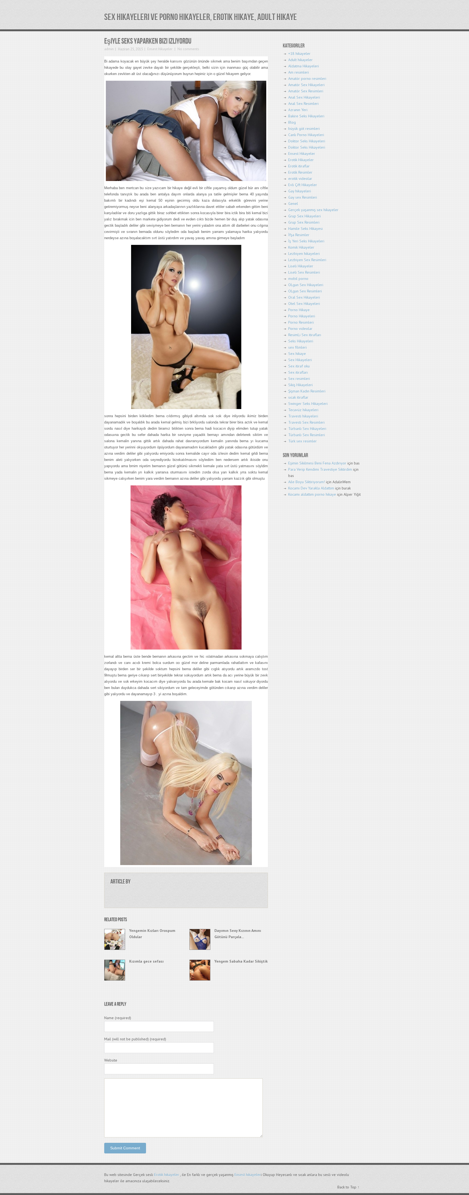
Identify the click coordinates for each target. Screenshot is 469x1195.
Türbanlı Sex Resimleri (306, 434)
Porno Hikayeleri (301, 316)
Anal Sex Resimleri (303, 103)
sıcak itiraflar (298, 397)
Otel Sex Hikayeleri (304, 303)
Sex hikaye (297, 353)
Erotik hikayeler (166, 1174)
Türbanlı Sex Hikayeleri (307, 428)
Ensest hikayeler (247, 1174)
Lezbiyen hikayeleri (304, 253)
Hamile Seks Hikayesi (305, 228)
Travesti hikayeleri (303, 416)
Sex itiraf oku (299, 366)
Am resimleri (298, 72)
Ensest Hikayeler (159, 49)
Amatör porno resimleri (307, 78)
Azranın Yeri (298, 109)
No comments (188, 49)
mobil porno (298, 278)
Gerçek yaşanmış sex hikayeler (313, 209)
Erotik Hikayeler (301, 159)
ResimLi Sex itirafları (304, 334)
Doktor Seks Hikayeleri (306, 141)
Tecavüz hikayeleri (303, 409)
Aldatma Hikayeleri (303, 66)
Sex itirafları (298, 372)
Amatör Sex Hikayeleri (306, 84)
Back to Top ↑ (348, 1187)
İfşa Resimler (298, 234)
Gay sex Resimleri (302, 197)
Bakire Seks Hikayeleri (306, 116)
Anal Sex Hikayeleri (304, 97)
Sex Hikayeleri (300, 359)
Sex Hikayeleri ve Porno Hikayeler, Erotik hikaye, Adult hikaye (200, 17)
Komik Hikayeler (301, 247)
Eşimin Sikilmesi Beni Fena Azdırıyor (317, 463)
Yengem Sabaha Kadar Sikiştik (241, 961)
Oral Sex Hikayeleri (304, 297)
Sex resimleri (299, 378)
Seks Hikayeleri (300, 341)
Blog (292, 122)
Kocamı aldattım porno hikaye (312, 494)
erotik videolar (300, 178)
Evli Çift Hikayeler (302, 184)
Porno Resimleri (301, 322)
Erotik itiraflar (299, 166)
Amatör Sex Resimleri (305, 91)
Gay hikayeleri (299, 191)
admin (109, 49)
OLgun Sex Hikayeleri (305, 284)
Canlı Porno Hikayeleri (306, 134)
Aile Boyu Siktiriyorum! (306, 481)
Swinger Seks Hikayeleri (308, 403)
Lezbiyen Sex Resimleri (307, 259)
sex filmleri (297, 347)
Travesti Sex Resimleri (306, 422)
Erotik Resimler (300, 172)
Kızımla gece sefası (146, 961)
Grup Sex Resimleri (303, 222)
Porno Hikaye (299, 309)
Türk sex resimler (302, 441)
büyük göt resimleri (304, 128)
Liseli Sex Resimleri (304, 272)
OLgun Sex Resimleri (305, 291)
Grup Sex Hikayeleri (304, 216)
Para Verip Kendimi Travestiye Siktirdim (320, 469)
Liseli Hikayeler (300, 266)
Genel (293, 203)
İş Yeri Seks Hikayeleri (306, 241)
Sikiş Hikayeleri (300, 384)
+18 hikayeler (299, 53)
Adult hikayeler (300, 59)
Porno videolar (300, 328)
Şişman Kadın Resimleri (306, 391)
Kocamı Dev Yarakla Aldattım (311, 488)
